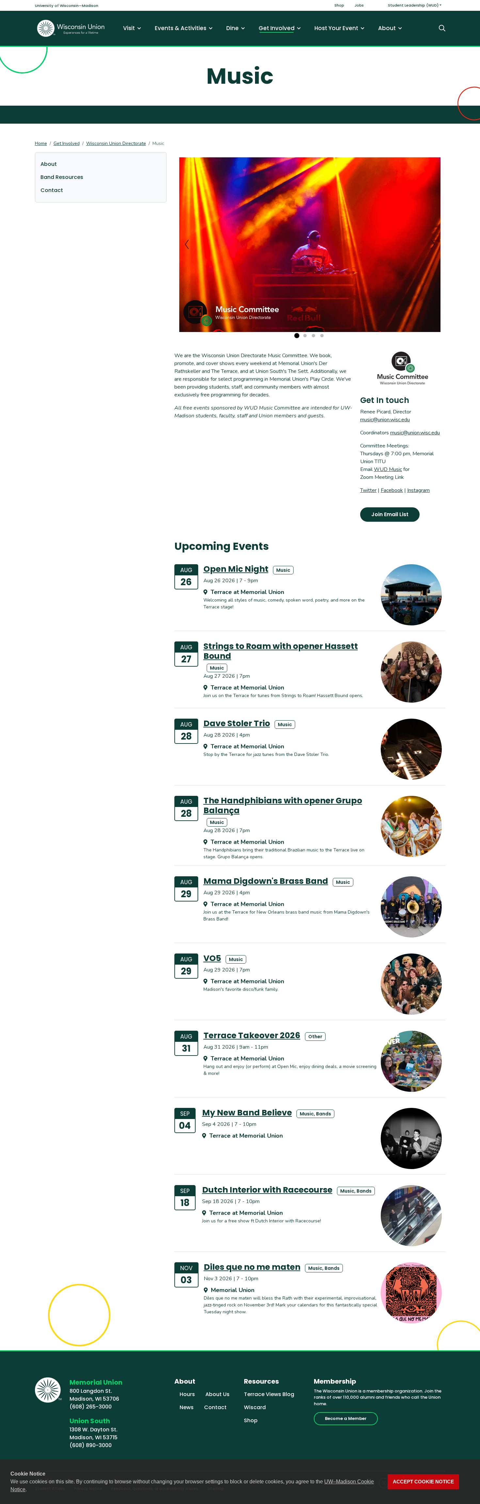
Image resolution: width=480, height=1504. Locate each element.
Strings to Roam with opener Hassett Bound (280, 651)
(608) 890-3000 (91, 1445)
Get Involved (67, 143)
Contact (51, 190)
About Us (217, 1394)
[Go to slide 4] (322, 336)
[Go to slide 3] (313, 336)
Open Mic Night (235, 569)
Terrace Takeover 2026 (251, 1035)
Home (41, 143)
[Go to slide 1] (296, 336)
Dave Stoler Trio (236, 723)
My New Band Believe (247, 1112)
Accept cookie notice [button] (423, 1481)
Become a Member (346, 1418)
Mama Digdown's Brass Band (265, 881)
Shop (339, 5)
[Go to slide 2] (305, 336)
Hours (187, 1394)
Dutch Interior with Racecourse (267, 1190)
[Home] (71, 28)
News (187, 1407)
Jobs (359, 5)
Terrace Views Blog (269, 1394)
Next (433, 244)
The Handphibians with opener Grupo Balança (282, 805)
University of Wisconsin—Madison (66, 5)
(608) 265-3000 (91, 1406)
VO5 (212, 958)
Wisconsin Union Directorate (116, 143)
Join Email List (389, 514)
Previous (187, 244)
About (48, 164)
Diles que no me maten (252, 1267)
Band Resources (61, 177)
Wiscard (255, 1407)
